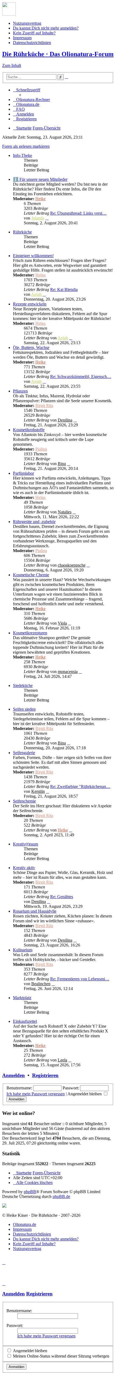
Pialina (41, 449)
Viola (62, 623)
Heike (40, 198)
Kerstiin (38, 791)
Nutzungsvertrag (27, 23)
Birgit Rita (44, 405)
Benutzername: (19, 1310)
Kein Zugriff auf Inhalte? (34, 33)
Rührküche (22, 232)
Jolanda (37, 218)
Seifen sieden (24, 709)
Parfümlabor (23, 473)
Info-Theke (22, 155)
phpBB (30, 1191)
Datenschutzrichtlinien (32, 42)
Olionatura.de (24, 1224)
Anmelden (13, 1075)
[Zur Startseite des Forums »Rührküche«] (9, 14)
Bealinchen (40, 983)
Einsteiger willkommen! (33, 255)
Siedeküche (23, 685)
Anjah (36, 294)
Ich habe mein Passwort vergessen (35, 1094)
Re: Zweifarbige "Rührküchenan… (80, 786)
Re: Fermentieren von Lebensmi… (79, 979)
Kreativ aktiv (24, 867)
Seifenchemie (24, 801)
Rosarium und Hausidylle (34, 911)
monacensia (68, 671)
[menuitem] (31, 99)
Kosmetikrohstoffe (29, 429)
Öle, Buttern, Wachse (31, 347)
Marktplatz (22, 997)
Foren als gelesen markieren (26, 146)
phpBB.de (61, 1196)
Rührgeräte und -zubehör (34, 521)
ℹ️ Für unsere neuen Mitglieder (40, 179)
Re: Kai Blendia (64, 289)
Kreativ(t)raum (25, 844)
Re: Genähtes (61, 896)
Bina (62, 463)
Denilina (65, 420)
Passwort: (14, 1325)
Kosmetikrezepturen (30, 633)
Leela (62, 1060)
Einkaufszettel (25, 1021)
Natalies (64, 512)
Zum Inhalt (11, 65)
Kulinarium (22, 950)
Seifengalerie (24, 752)
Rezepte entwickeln (29, 304)
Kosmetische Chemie (31, 575)
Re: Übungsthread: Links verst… (78, 213)
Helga (40, 275)
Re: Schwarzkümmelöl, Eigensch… (80, 376)
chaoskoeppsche (72, 565)
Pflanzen (20, 391)
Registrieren (45, 1075)
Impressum (22, 37)
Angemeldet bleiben (85, 1094)
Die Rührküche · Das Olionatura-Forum (58, 54)
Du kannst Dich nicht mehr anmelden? (46, 28)
